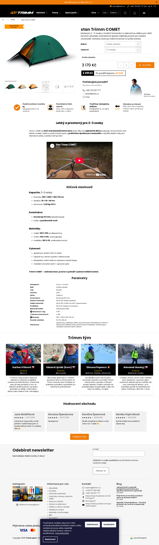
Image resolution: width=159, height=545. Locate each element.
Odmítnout (92, 524)
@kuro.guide (61, 373)
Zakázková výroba (56, 510)
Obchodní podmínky (57, 493)
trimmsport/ (90, 501)
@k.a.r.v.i (23, 373)
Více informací (62, 533)
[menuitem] (42, 12)
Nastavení (50, 539)
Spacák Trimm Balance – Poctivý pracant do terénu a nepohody (131, 503)
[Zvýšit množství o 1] (132, 65)
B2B (50, 515)
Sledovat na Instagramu (29, 504)
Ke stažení (53, 518)
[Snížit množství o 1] (120, 65)
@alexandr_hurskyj (135, 373)
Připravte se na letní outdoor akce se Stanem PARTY (130, 497)
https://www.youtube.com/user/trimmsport (98, 505)
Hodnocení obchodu (79, 404)
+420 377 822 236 (92, 490)
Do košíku (146, 65)
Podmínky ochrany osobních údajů (60, 497)
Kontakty (52, 491)
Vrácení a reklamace (57, 504)
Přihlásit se (101, 471)
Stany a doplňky (62, 284)
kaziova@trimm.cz (93, 487)
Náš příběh (53, 488)
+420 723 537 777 (92, 493)
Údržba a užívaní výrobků (59, 507)
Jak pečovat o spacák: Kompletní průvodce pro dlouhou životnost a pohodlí (129, 489)
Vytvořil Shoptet (140, 538)
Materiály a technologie (58, 512)
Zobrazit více (79, 436)
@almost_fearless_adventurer (98, 373)
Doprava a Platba (56, 501)
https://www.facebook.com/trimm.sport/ (98, 497)
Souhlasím (109, 524)
